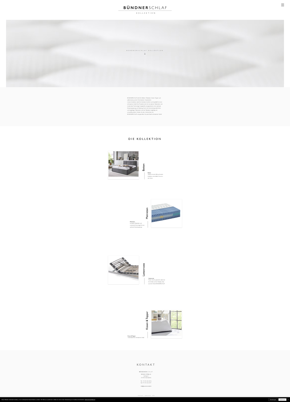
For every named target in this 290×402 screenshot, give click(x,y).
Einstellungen (273, 399)
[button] (282, 5)
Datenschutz (148, 395)
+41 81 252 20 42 (147, 381)
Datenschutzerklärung (90, 399)
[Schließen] (288, 399)
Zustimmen (282, 399)
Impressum (140, 395)
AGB (153, 395)
